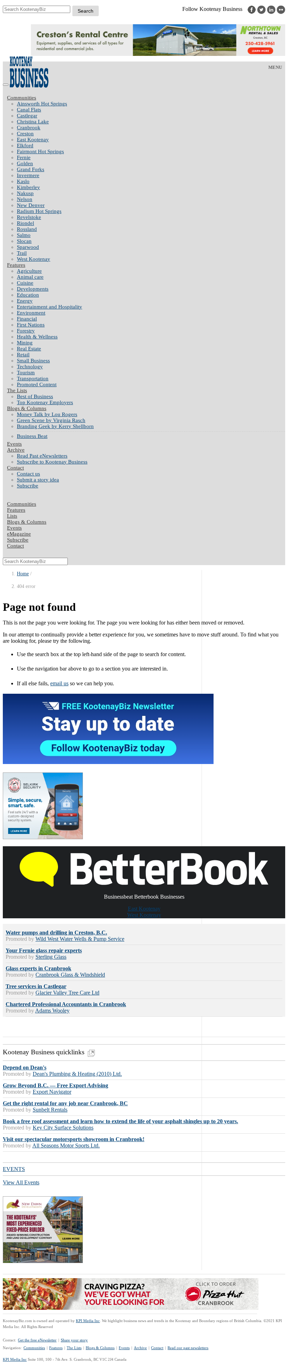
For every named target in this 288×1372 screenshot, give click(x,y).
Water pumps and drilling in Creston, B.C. (56, 933)
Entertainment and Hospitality (49, 307)
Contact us (28, 474)
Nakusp (25, 193)
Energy (25, 301)
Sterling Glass (50, 957)
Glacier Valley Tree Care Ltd (67, 993)
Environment (31, 313)
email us (59, 683)
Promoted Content (37, 384)
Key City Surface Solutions (63, 1128)
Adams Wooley (52, 1011)
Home (23, 573)
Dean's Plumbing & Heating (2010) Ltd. (77, 1074)
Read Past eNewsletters (42, 456)
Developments (32, 289)
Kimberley (28, 187)
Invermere (28, 175)
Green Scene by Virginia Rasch (51, 420)
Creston (25, 133)
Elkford (25, 145)
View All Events (21, 1182)
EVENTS (14, 1169)
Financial (27, 319)
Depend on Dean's (24, 1067)
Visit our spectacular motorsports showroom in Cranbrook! (73, 1139)
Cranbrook (28, 127)
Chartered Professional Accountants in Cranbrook (66, 1004)
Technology (30, 366)
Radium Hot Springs (39, 211)
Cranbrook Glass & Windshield (70, 975)
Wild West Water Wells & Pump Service (79, 939)
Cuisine (25, 283)
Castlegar (27, 115)
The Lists (17, 390)
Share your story (74, 1340)
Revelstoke (29, 217)
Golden (25, 163)
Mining (25, 342)
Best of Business (35, 396)
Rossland (27, 229)
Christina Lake (33, 121)
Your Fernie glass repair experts (44, 950)
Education (28, 295)
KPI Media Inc (88, 1321)
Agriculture (29, 271)
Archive (16, 450)
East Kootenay (33, 139)
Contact (15, 468)
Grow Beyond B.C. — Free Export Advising (55, 1085)
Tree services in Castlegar (36, 986)
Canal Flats (29, 109)
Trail (22, 253)
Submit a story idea (38, 480)
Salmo (24, 235)
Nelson (24, 199)
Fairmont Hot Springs (40, 151)
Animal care (30, 277)
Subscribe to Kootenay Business (52, 462)
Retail (23, 354)
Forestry (26, 331)
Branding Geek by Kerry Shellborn (55, 426)
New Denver (31, 205)
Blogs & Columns (26, 408)
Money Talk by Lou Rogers (47, 414)
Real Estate (29, 348)
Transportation (32, 378)
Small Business (33, 360)
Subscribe (27, 485)
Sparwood (28, 247)
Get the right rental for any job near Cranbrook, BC (65, 1103)
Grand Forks (30, 169)
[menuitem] (151, 104)
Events (124, 1348)
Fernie (24, 157)
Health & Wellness (37, 336)
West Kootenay (33, 259)
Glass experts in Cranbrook (38, 968)
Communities (21, 98)
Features (16, 265)
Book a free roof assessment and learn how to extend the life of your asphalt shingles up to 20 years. (120, 1121)
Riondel (25, 223)
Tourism (26, 372)
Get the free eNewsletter (37, 1340)
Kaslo (23, 181)
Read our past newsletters (188, 1348)
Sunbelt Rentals (50, 1110)
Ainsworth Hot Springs (42, 103)
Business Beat (32, 436)
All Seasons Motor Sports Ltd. (66, 1145)
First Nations (31, 325)
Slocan (24, 241)
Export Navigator (52, 1092)
